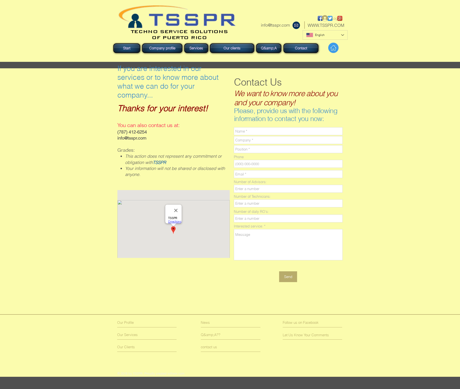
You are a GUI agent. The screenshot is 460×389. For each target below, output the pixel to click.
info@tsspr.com (275, 25)
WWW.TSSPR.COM (326, 25)
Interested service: (248, 226)
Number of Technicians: (252, 196)
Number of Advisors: (250, 182)
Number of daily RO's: (251, 211)
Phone (239, 157)
